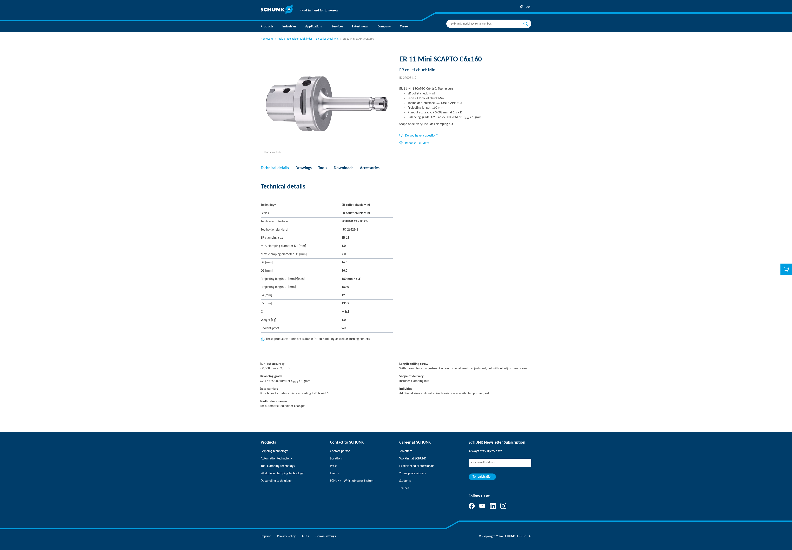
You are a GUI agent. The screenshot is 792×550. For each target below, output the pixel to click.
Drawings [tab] (304, 168)
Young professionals (412, 473)
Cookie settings (326, 536)
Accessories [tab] (370, 168)
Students (405, 481)
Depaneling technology (276, 481)
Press (333, 466)
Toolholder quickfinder (299, 38)
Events (334, 473)
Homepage (267, 38)
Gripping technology (274, 451)
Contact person (340, 451)
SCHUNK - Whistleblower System (352, 481)
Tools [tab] (322, 168)
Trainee (404, 488)
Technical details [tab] (275, 168)
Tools (280, 38)
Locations (336, 458)
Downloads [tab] (343, 168)
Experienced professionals (416, 466)
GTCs (305, 536)
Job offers (405, 451)
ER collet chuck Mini (327, 38)
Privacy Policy (286, 536)
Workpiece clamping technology (282, 473)
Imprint (266, 536)
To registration (482, 476)
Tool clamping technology (278, 466)
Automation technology (276, 458)
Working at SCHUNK (412, 458)
